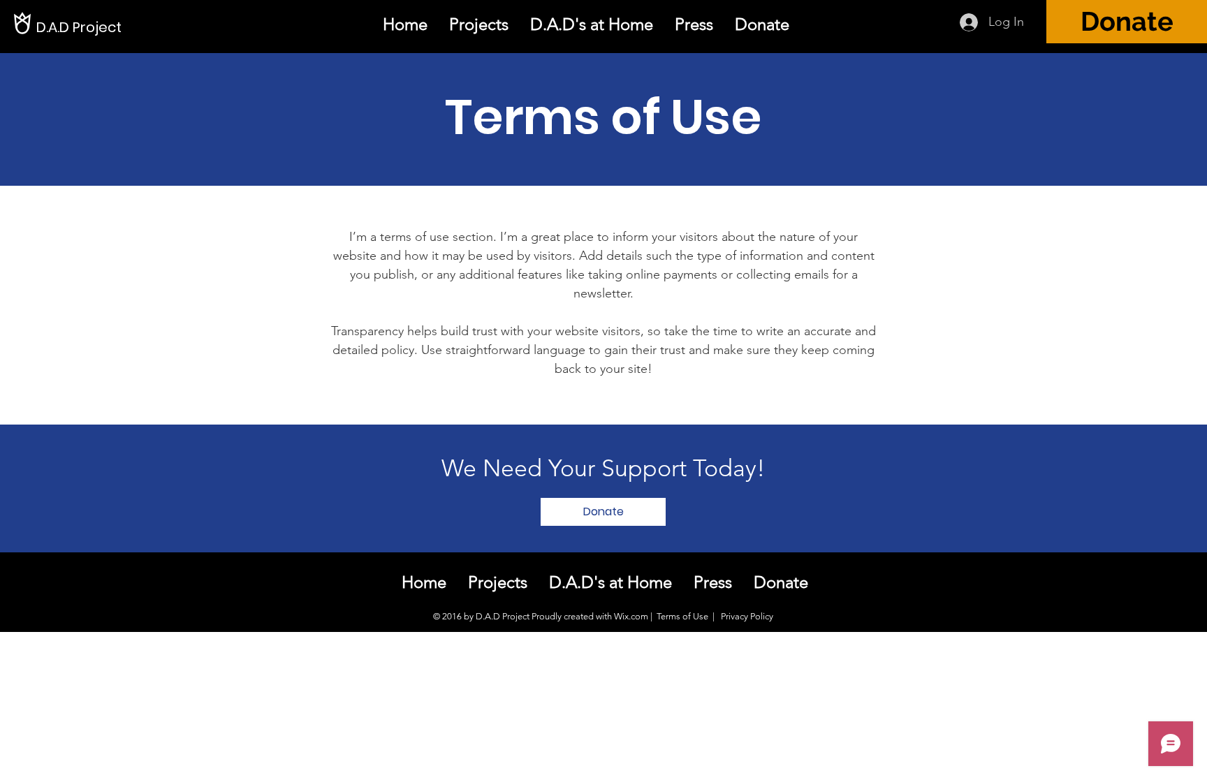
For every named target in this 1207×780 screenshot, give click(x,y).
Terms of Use (682, 616)
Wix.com (631, 616)
